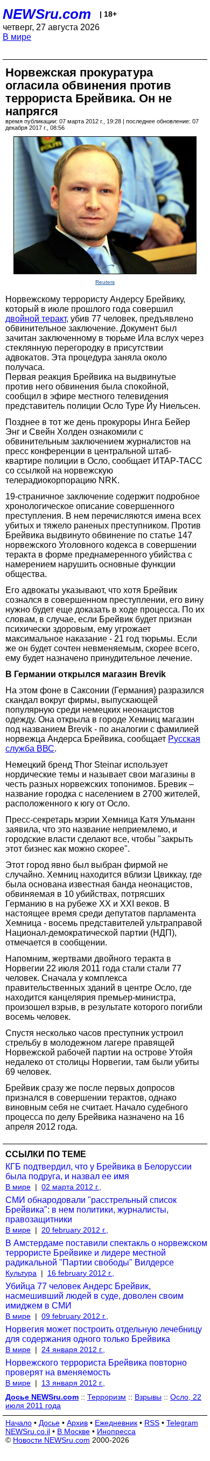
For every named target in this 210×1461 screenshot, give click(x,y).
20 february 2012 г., (74, 1230)
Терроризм (106, 1397)
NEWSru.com (47, 14)
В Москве (73, 1431)
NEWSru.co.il (27, 1431)
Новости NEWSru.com (51, 1440)
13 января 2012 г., (73, 1383)
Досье (49, 1422)
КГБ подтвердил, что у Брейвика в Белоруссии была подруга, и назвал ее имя (98, 1171)
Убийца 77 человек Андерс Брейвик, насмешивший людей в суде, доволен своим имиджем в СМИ (94, 1296)
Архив (77, 1422)
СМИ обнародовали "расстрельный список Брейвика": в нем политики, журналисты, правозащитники (91, 1209)
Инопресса (116, 1431)
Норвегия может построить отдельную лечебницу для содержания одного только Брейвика (103, 1334)
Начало (18, 1422)
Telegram (182, 1422)
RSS (151, 1422)
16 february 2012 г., (80, 1273)
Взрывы (148, 1397)
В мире (17, 36)
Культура (21, 1273)
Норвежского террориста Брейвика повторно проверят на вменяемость (96, 1367)
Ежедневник (116, 1422)
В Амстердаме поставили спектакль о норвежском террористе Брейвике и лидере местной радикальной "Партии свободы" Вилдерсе (106, 1253)
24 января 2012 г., (73, 1349)
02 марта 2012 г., (71, 1186)
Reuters (105, 282)
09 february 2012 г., (74, 1316)
